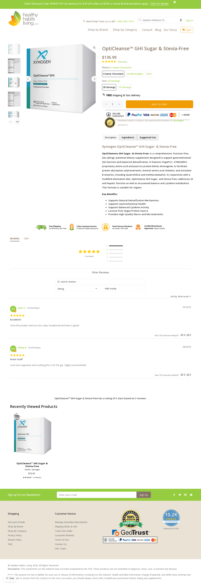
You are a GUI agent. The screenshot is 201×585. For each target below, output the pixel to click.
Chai (148, 73)
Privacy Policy (15, 535)
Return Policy (14, 539)
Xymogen (178, 120)
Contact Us (61, 544)
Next (94, 79)
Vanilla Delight (135, 73)
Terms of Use (62, 539)
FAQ (10, 544)
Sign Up (144, 494)
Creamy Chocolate (113, 73)
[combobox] (160, 20)
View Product (32, 456)
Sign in (189, 20)
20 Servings (109, 87)
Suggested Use (148, 137)
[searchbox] (100, 281)
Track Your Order (63, 530)
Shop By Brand (15, 526)
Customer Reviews (64, 535)
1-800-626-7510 (125, 21)
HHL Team (60, 548)
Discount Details (16, 522)
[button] (181, 20)
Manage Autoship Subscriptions (71, 522)
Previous (28, 79)
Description (110, 137)
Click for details (159, 3)
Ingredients (128, 137)
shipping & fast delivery (123, 95)
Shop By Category (17, 530)
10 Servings (125, 87)
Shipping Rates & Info (66, 526)
